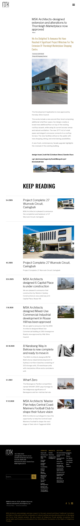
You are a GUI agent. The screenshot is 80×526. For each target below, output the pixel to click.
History (68, 456)
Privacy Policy (10, 505)
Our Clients (69, 462)
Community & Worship (60, 459)
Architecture (44, 454)
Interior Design (43, 469)
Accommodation (61, 452)
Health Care (60, 463)
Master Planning (43, 473)
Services (44, 450)
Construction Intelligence (52, 457)
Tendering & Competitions (44, 490)
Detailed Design (43, 464)
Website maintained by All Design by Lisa (18, 503)
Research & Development (44, 487)
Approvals (43, 452)
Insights (52, 450)
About (68, 450)
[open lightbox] (40, 168)
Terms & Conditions (21, 505)
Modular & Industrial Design (44, 477)
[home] (9, 5)
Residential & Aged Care (60, 475)
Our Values (69, 458)
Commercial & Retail (61, 455)
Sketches (51, 454)
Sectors (60, 450)
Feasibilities (44, 466)
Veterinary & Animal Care (60, 481)
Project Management (44, 484)
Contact (68, 466)
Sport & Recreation (60, 478)
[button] (74, 5)
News (67, 464)
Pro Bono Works (43, 480)
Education (59, 461)
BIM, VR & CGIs (43, 457)
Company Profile (68, 453)
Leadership (69, 460)
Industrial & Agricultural (60, 469)
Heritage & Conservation (60, 466)
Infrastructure (61, 472)
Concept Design (43, 461)
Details (51, 452)
